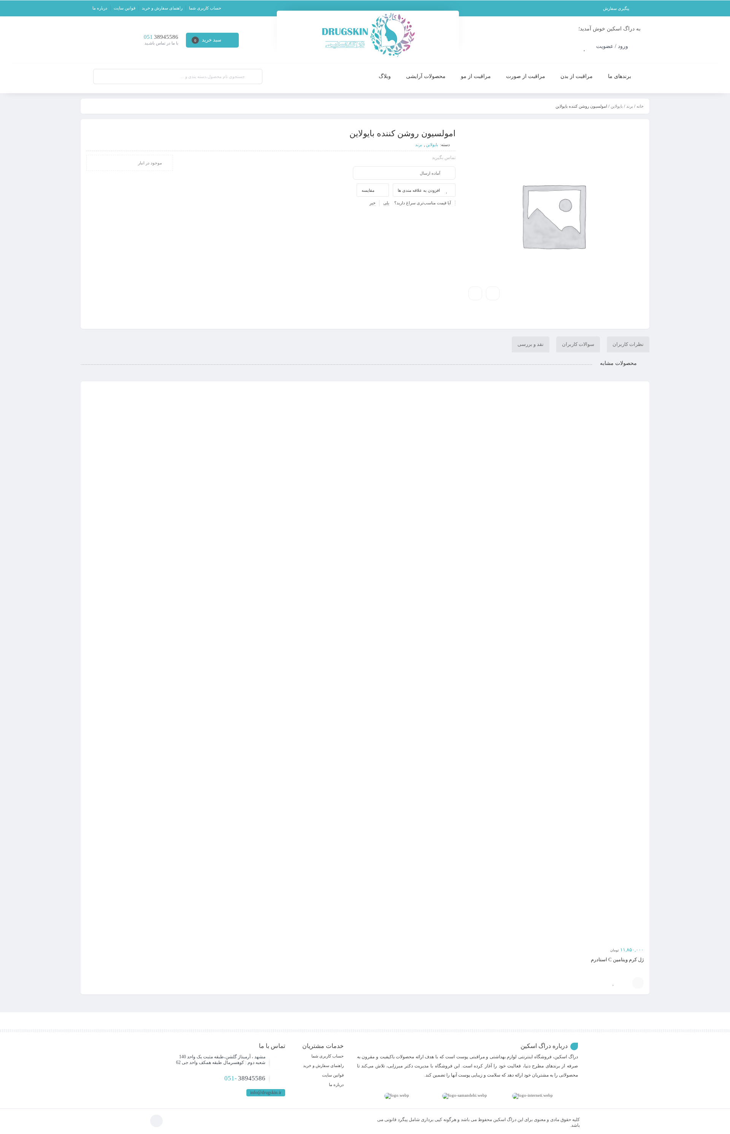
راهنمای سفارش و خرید (162, 8)
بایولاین (617, 106)
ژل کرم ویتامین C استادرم (617, 959)
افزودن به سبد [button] (638, 983)
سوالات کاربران (578, 344)
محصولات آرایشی (426, 76)
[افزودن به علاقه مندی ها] (613, 983)
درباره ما (99, 8)
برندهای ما (619, 76)
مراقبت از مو (476, 76)
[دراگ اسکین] (368, 35)
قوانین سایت (124, 8)
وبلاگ (385, 76)
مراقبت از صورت (525, 76)
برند (629, 106)
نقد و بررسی (530, 344)
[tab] (628, 344)
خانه (640, 106)
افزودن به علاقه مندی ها (419, 190)
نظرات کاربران (628, 344)
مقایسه (368, 190)
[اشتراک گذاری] (493, 293)
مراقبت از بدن (576, 76)
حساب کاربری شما (205, 8)
